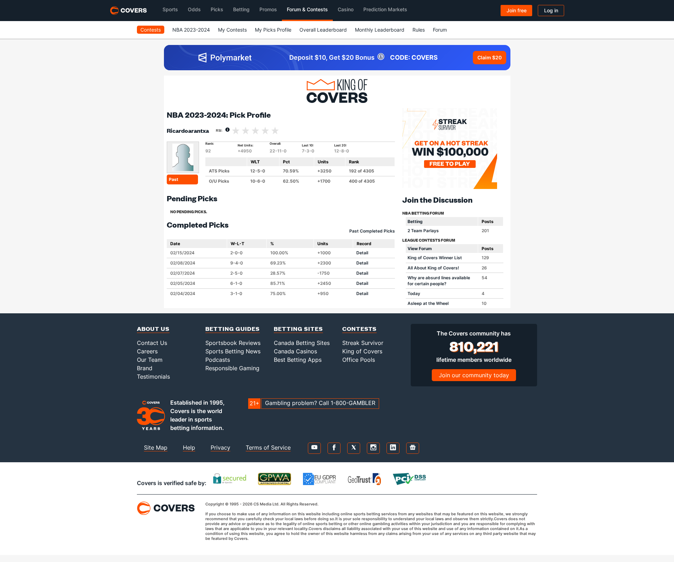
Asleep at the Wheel (428, 303)
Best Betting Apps (298, 359)
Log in (551, 10)
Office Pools (358, 359)
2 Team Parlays (423, 230)
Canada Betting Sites (302, 342)
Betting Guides (232, 329)
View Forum (420, 248)
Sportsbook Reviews (232, 342)
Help (189, 447)
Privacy (220, 447)
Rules (418, 30)
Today (414, 293)
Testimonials (153, 376)
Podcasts (217, 359)
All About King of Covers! (433, 267)
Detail (362, 252)
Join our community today (474, 375)
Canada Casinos (295, 351)
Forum (440, 30)
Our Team (150, 359)
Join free (517, 10)
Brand (144, 368)
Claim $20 (489, 57)
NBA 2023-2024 (191, 30)
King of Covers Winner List (435, 257)
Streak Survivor (362, 342)
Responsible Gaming (232, 368)
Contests (150, 30)
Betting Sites (298, 329)
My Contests (232, 30)
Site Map (155, 447)
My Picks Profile (273, 30)
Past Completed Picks (372, 231)
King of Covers (362, 351)
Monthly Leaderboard (379, 30)
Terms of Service (268, 447)
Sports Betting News (232, 351)
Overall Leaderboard (323, 30)
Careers (147, 351)
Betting (415, 221)
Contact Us (152, 342)
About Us (153, 329)
